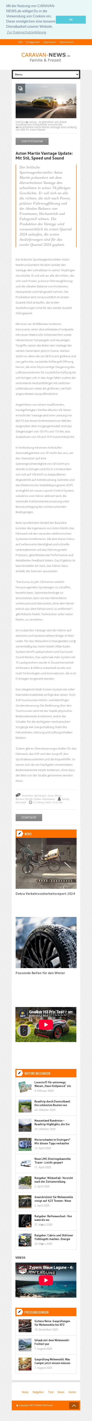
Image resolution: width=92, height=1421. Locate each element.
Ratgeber (38, 1392)
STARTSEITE (28, 817)
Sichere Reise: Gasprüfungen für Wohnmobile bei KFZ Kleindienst (52, 1324)
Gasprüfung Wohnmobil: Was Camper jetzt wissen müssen (52, 1361)
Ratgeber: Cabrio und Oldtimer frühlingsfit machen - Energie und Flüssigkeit (53, 1239)
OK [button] (71, 19)
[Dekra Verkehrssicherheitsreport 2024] (46, 888)
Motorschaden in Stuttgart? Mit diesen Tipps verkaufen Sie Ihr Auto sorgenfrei (52, 1143)
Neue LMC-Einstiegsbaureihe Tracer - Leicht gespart (52, 1160)
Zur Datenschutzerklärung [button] (26, 32)
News (61, 1392)
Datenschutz (66, 42)
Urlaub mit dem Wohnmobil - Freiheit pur (52, 1342)
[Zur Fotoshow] (46, 117)
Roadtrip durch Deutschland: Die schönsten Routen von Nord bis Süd (52, 1105)
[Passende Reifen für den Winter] (46, 967)
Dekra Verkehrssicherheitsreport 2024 (45, 893)
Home (72, 1392)
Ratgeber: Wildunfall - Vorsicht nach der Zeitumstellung (53, 1179)
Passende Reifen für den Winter (40, 973)
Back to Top (74, 1405)
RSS (20, 42)
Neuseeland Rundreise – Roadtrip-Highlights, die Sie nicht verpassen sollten (52, 1124)
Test (50, 1392)
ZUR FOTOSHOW (32, 141)
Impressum (49, 42)
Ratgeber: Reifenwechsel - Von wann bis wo (53, 1218)
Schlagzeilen (33, 42)
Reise (25, 1392)
